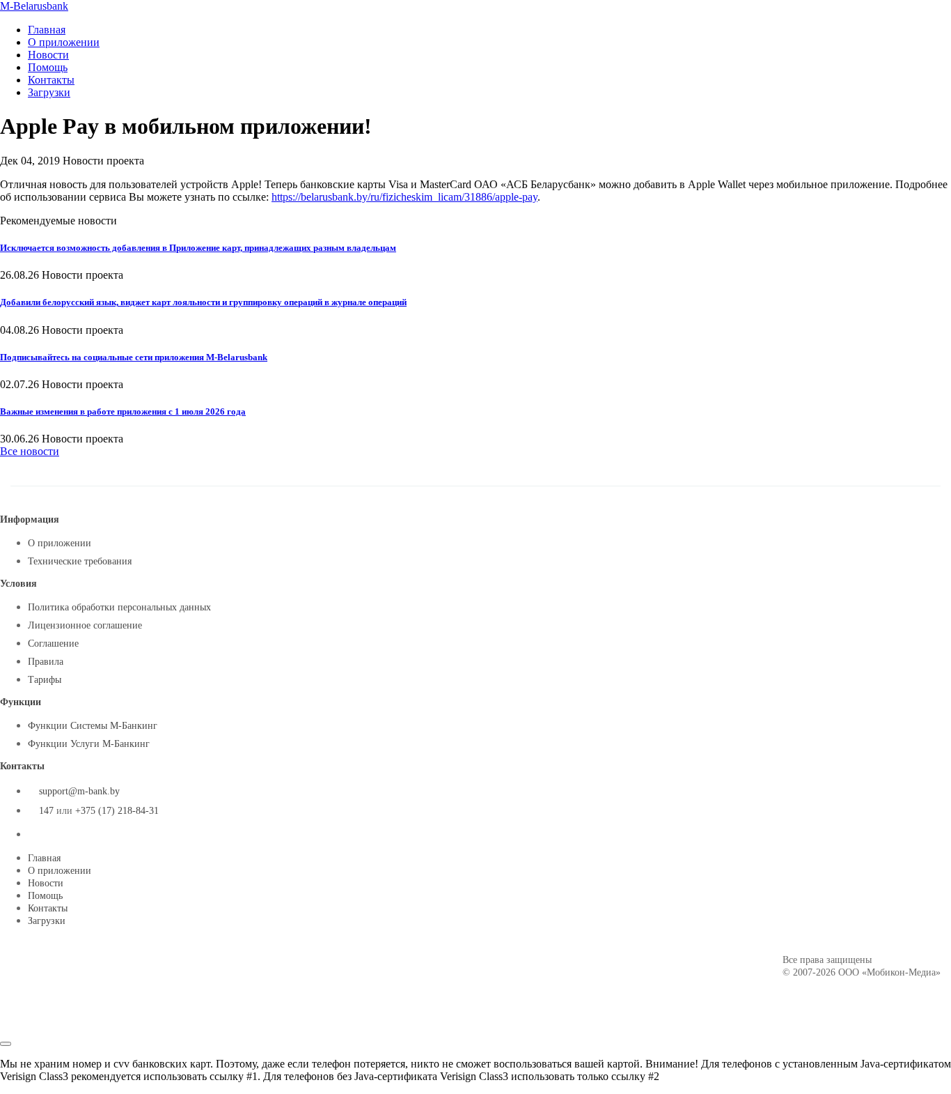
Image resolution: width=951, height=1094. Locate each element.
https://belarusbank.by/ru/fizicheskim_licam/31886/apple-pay (404, 197)
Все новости (29, 451)
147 (46, 811)
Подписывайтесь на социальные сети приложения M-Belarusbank (133, 357)
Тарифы (44, 680)
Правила (45, 661)
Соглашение (53, 643)
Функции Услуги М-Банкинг (89, 744)
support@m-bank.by (79, 791)
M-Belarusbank (34, 6)
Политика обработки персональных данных (119, 607)
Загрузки (49, 92)
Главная (46, 30)
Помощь (48, 67)
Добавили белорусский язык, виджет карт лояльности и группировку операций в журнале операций (203, 302)
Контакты (51, 80)
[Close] (5, 1044)
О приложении (64, 42)
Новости (48, 55)
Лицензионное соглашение (85, 625)
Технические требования (80, 561)
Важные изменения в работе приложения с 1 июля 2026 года (123, 411)
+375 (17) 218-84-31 (117, 811)
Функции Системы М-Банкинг (92, 726)
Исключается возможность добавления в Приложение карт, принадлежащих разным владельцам (198, 247)
